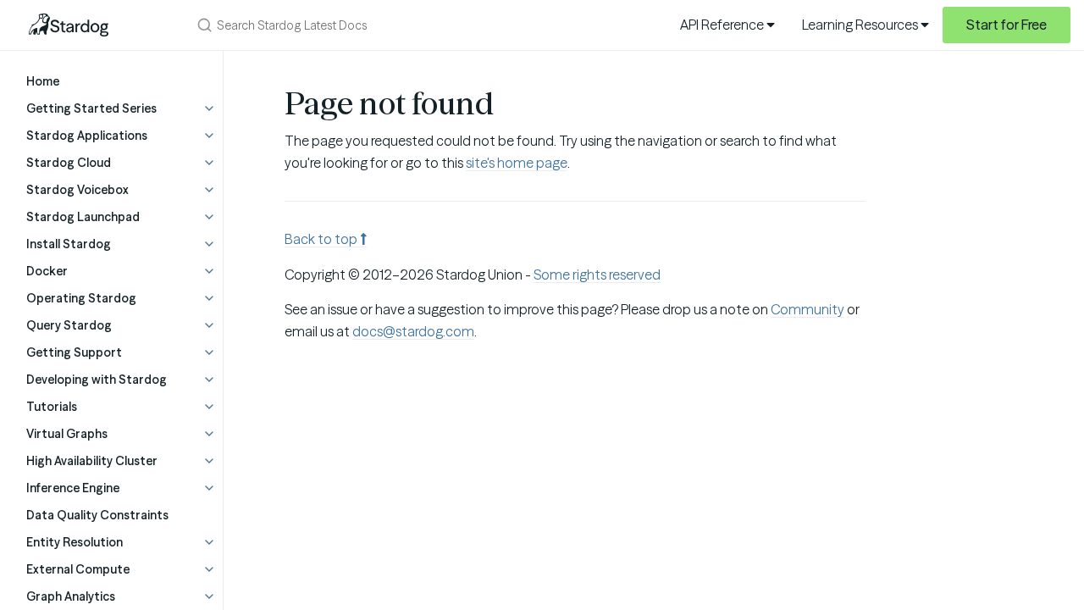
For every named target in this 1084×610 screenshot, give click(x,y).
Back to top (322, 238)
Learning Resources (861, 24)
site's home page (516, 162)
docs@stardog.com (413, 331)
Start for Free (1006, 24)
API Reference (723, 24)
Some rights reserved (597, 274)
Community (807, 309)
